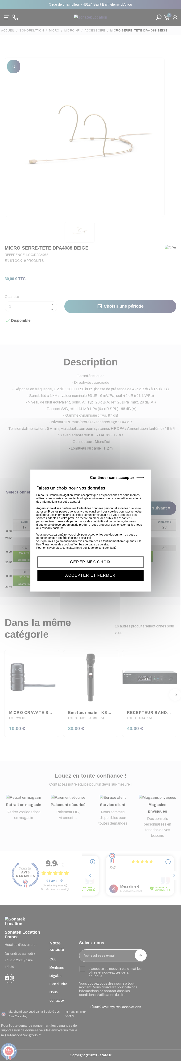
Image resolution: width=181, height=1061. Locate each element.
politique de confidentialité (99, 547)
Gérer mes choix (90, 562)
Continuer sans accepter (112, 478)
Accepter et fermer (90, 575)
